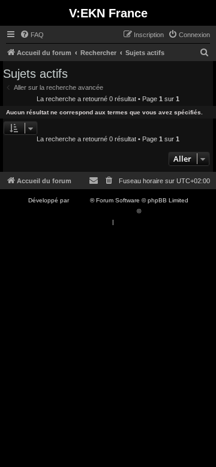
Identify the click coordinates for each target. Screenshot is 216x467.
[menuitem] (32, 35)
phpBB (80, 200)
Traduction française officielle (95, 211)
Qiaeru (152, 211)
